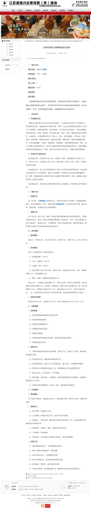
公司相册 (34, 495)
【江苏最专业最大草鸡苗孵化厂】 (42, 41)
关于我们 (37, 10)
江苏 (20, 486)
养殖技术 (54, 10)
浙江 (29, 486)
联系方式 (28, 495)
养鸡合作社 (44, 478)
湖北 (34, 486)
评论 (35, 474)
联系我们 (70, 10)
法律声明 (55, 495)
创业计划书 (38, 478)
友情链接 (50, 495)
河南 (37, 486)
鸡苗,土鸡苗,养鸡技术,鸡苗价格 (58, 41)
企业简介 (26, 489)
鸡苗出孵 (11, 55)
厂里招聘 (44, 495)
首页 (13, 10)
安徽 (26, 486)
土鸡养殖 (33, 478)
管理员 (61, 474)
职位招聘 (60, 495)
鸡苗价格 (28, 10)
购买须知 (62, 10)
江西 (31, 486)
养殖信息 (11, 49)
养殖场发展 (49, 478)
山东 (23, 486)
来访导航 (41, 489)
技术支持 (45, 10)
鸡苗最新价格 (67, 495)
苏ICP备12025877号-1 (49, 502)
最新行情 (11, 44)
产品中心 (20, 10)
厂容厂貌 (31, 489)
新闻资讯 (11, 46)
